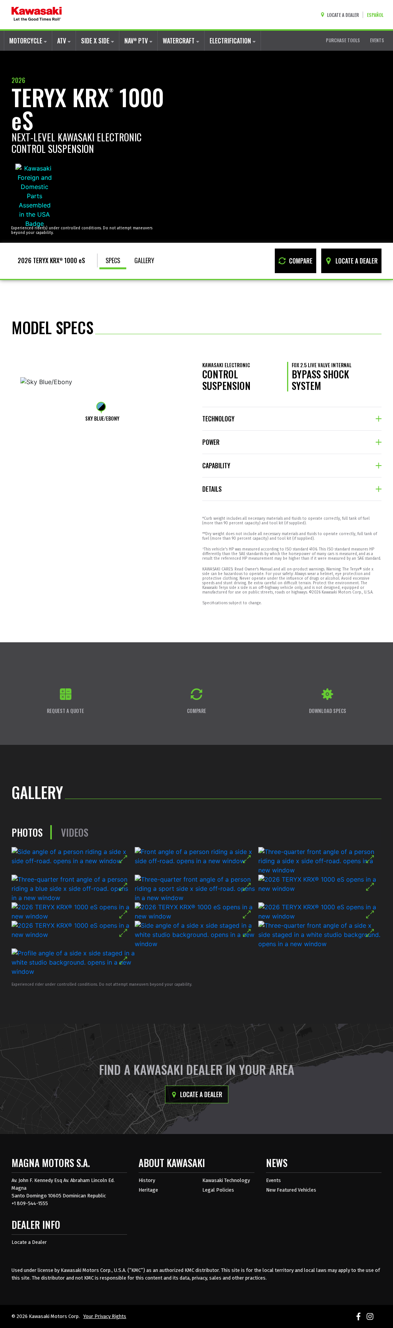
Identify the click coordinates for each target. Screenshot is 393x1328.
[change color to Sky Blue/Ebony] (101, 406)
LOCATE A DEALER (356, 260)
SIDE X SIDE (96, 40)
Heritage (148, 1190)
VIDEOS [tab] (74, 832)
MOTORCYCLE (26, 40)
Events (273, 1180)
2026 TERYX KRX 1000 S (51, 260)
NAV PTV (136, 40)
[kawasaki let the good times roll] (37, 14)
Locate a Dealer (200, 1094)
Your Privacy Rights (104, 1316)
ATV (62, 40)
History (147, 1180)
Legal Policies (218, 1190)
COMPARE (299, 260)
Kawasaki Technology (226, 1180)
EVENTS (377, 40)
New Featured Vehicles (291, 1190)
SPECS (113, 260)
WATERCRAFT (179, 40)
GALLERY (144, 260)
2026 (18, 80)
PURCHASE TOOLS (343, 40)
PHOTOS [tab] (27, 832)
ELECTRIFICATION (231, 40)
